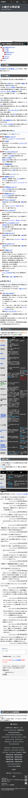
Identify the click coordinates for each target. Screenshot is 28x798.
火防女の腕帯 (3, 415)
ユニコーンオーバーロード (16, 736)
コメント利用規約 (16, 660)
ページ (24, 2)
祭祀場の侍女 (8, 164)
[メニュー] (25, 780)
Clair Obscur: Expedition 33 (14, 732)
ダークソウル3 (12, 752)
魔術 (22, 202)
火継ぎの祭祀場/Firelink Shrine (8, 47)
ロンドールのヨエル (10, 200)
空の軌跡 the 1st (20, 730)
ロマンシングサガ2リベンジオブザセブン (14, 734)
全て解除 (5, 674)
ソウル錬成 (11, 155)
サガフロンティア (7, 741)
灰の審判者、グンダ (14, 69)
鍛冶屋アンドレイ (9, 176)
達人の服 (10, 483)
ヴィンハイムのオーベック (12, 223)
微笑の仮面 (2, 444)
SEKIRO (24, 752)
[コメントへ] (25, 783)
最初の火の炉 (5, 159)
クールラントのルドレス (11, 151)
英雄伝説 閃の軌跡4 (18, 756)
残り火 (1, 353)
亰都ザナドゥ (16, 727)
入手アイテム (6, 56)
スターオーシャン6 (19, 739)
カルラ (7, 270)
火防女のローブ (3, 414)
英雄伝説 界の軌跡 (18, 761)
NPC (21, 89)
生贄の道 (4, 225)
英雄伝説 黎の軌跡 (18, 759)
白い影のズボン (3, 449)
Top (3, 9)
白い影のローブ (3, 446)
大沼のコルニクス (9, 233)
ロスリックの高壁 (10, 87)
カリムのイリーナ (9, 244)
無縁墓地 (9, 377)
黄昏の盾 (2, 437)
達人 (2, 100)
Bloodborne (19, 752)
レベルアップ (22, 143)
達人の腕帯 (10, 484)
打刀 (15, 114)
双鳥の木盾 (2, 358)
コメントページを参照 (22, 494)
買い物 (8, 91)
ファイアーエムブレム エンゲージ (14, 763)
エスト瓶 (19, 178)
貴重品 (23, 83)
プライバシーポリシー (17, 773)
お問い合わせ (9, 773)
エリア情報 (6, 49)
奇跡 (22, 246)
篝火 (12, 85)
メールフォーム (21, 779)
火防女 (8, 83)
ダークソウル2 (5, 752)
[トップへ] (25, 776)
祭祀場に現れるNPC (10, 52)
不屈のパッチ (8, 250)
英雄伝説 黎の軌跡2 (10, 761)
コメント (4, 60)
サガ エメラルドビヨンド (14, 743)
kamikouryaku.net (10, 788)
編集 (17, 2)
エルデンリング (7, 750)
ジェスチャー (11, 139)
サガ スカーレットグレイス (18, 741)
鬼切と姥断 (12, 416)
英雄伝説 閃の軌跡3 (9, 756)
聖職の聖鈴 (10, 477)
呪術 (22, 235)
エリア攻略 (6, 50)
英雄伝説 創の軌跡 (9, 759)
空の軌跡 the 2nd (9, 727)
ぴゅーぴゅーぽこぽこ (13, 110)
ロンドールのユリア (10, 210)
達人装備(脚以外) (8, 120)
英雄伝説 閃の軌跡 (9, 754)
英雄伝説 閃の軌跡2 (18, 754)
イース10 (24, 736)
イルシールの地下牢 (7, 272)
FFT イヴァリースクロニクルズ (10, 730)
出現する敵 (6, 58)
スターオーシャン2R (9, 739)
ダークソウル (21, 750)
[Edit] (24, 44)
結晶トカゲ (22, 288)
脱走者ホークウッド (10, 137)
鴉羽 (16, 416)
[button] (12, 2)
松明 (14, 170)
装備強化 (13, 91)
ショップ (12, 174)
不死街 (4, 202)
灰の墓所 (2, 69)
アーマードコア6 (14, 750)
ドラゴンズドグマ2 (6, 736)
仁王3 (21, 727)
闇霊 (25, 370)
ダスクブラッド (7, 747)
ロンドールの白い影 (23, 446)
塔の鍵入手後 (8, 54)
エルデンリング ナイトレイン (18, 747)
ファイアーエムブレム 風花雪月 (14, 766)
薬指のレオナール (9, 193)
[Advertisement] (14, 26)
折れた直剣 (2, 345)
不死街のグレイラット (10, 187)
